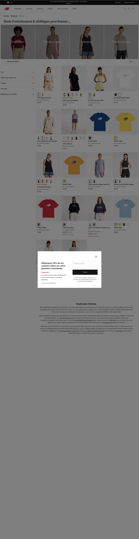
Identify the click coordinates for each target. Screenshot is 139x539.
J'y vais (85, 272)
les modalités (80, 281)
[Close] (96, 256)
